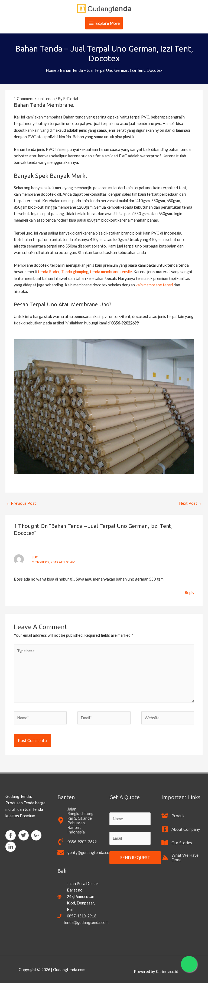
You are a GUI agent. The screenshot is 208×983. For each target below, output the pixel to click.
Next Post (190, 503)
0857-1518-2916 (81, 916)
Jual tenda (46, 98)
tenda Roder (49, 271)
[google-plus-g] (37, 835)
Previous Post (21, 503)
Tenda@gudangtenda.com (86, 922)
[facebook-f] (11, 835)
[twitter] (24, 835)
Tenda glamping (74, 271)
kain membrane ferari (154, 285)
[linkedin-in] (11, 847)
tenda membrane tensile (111, 271)
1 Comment (24, 98)
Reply (189, 592)
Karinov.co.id (167, 971)
